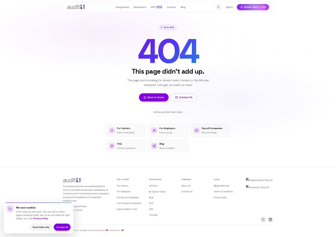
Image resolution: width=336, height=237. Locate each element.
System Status (159, 191)
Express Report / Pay (127, 209)
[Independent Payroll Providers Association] (259, 180)
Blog (183, 7)
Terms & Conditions (223, 191)
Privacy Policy (220, 197)
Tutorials (153, 215)
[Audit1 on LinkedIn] (270, 219)
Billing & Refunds (221, 185)
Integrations (122, 7)
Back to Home (156, 97)
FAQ (151, 209)
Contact (171, 7)
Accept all (62, 227)
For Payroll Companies (127, 197)
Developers (140, 7)
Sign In (229, 7)
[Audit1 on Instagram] (263, 219)
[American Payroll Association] (259, 187)
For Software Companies (129, 203)
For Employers (123, 191)
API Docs (153, 185)
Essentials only (41, 227)
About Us (185, 185)
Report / (255, 7)
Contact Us (185, 97)
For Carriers (122, 185)
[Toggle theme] (218, 7)
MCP (156, 7)
